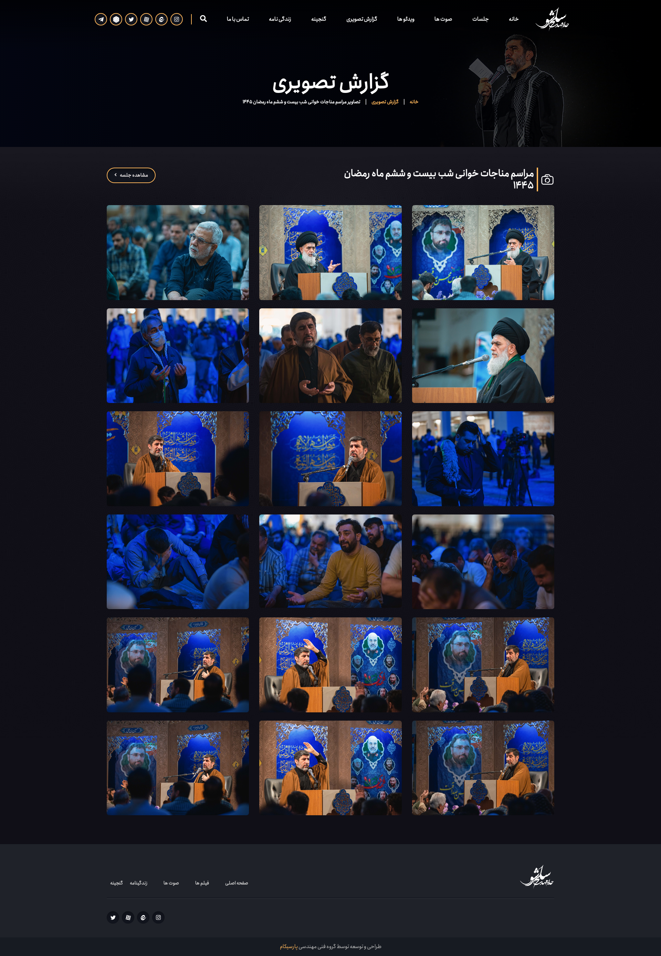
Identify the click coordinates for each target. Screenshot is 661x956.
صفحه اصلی (236, 883)
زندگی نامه (280, 19)
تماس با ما (238, 19)
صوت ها (443, 19)
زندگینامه (138, 883)
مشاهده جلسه (133, 175)
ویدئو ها (406, 19)
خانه (514, 19)
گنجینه (318, 19)
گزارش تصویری (361, 19)
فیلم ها (202, 883)
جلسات (480, 19)
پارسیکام (289, 946)
